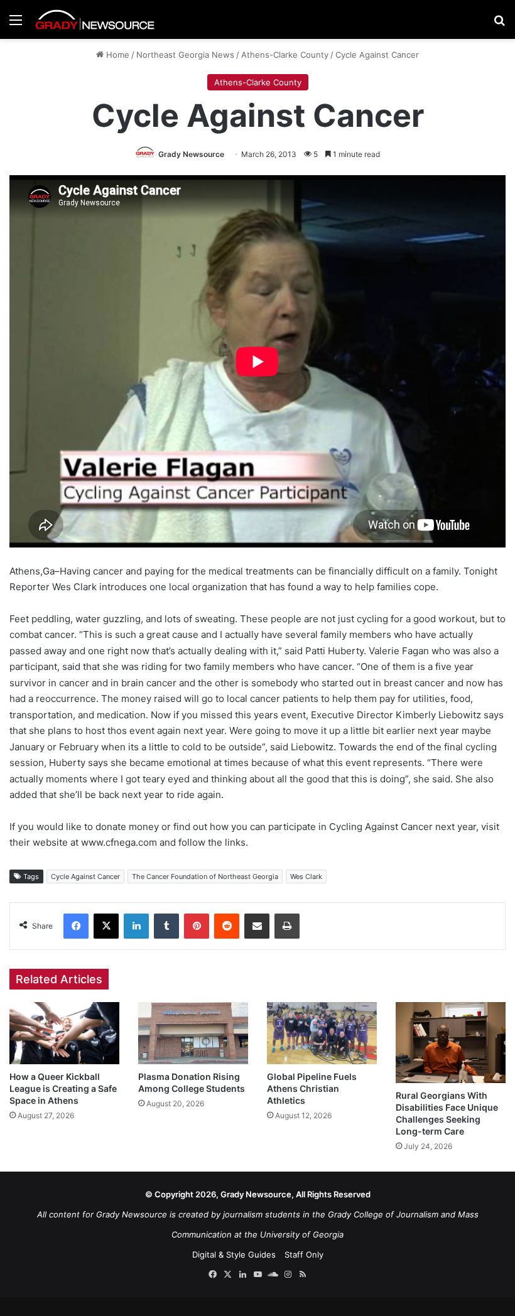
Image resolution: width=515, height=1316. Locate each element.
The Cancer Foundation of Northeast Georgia (205, 876)
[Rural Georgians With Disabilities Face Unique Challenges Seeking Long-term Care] (451, 1042)
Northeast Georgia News (185, 55)
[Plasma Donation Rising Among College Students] (193, 1033)
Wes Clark (306, 876)
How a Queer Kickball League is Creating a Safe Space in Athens (63, 1088)
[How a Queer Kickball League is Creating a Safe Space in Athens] (64, 1033)
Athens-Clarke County (284, 55)
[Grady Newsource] (94, 19)
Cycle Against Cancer (85, 876)
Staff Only (304, 1254)
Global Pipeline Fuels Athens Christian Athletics (312, 1088)
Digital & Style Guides (234, 1254)
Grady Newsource (191, 154)
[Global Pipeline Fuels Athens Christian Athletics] (322, 1033)
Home (116, 55)
